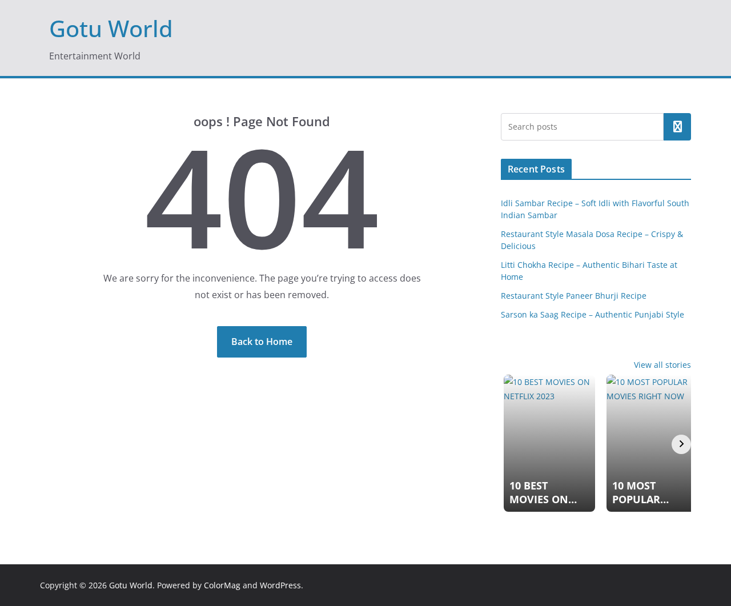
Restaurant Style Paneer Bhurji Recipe (573, 295)
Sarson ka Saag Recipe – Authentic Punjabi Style (592, 314)
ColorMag (222, 585)
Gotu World (111, 28)
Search (677, 127)
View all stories (662, 364)
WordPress (280, 585)
